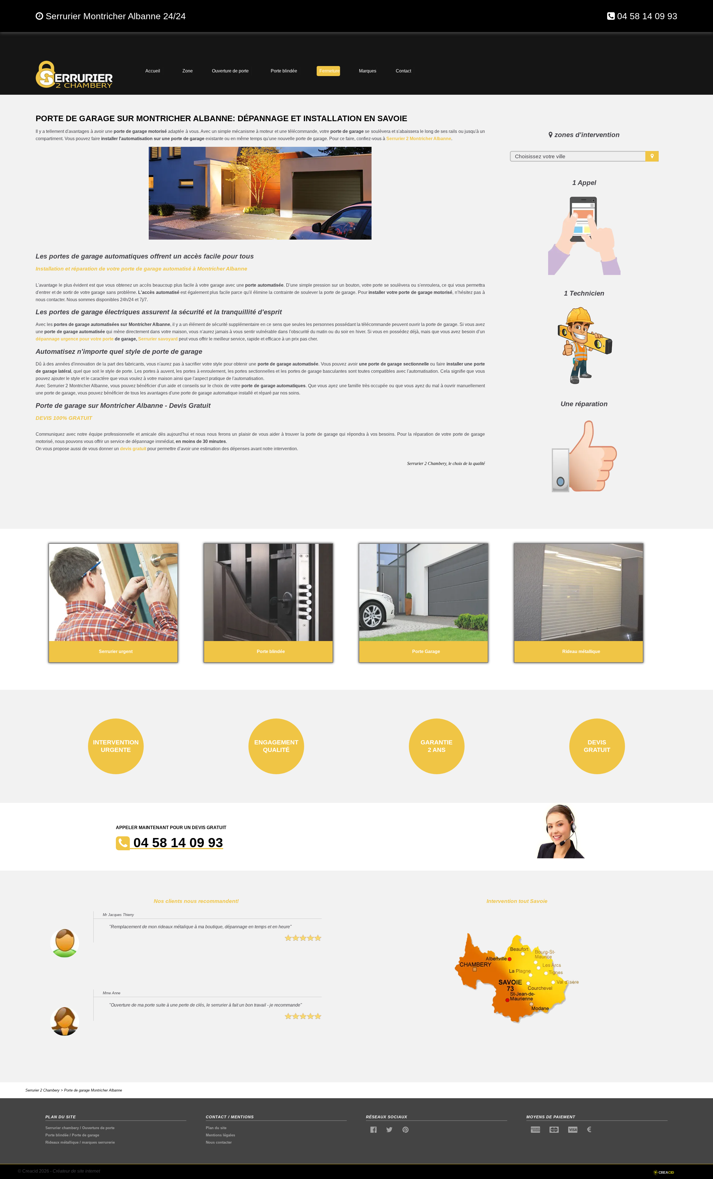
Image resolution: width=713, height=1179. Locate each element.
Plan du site (216, 1128)
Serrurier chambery (62, 1128)
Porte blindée (57, 1135)
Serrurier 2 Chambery (42, 1090)
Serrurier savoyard (158, 339)
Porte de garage (85, 1135)
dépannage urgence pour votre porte (75, 339)
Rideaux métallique (62, 1142)
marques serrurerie (98, 1142)
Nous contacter (219, 1142)
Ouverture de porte (98, 1128)
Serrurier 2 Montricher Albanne (418, 138)
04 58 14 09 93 (647, 16)
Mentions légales (220, 1135)
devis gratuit (133, 448)
